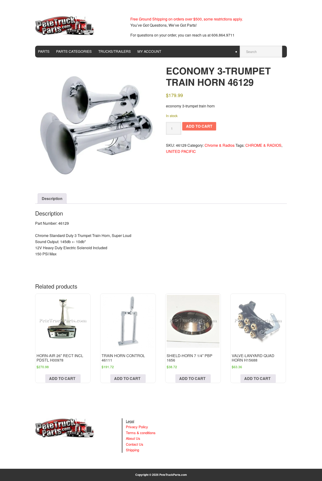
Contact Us (134, 444)
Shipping (132, 449)
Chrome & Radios (220, 145)
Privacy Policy (137, 426)
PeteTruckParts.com (173, 475)
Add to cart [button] (62, 378)
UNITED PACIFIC (181, 151)
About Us (133, 438)
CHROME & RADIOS (263, 145)
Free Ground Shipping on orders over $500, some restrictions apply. (186, 19)
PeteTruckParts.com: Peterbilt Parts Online (67, 25)
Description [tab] (52, 198)
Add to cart (199, 126)
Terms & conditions (141, 432)
